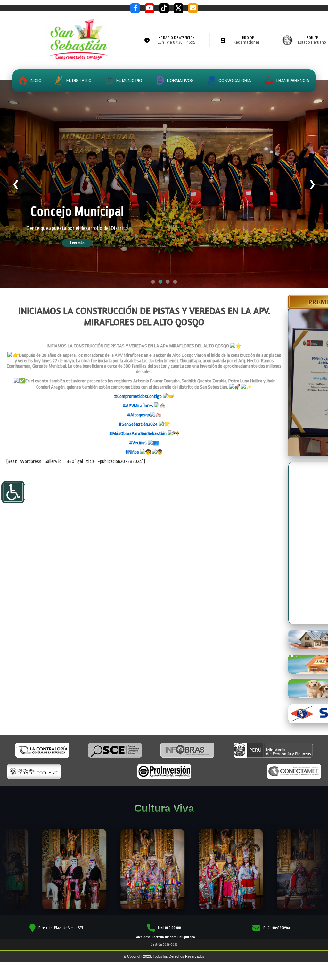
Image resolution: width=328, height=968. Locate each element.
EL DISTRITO (78, 80)
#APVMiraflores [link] (138, 405)
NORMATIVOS (180, 80)
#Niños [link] (132, 452)
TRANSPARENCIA (292, 80)
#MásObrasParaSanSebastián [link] (138, 433)
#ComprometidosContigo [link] (138, 396)
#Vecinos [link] (138, 443)
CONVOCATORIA (234, 80)
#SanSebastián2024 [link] (138, 424)
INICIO (35, 80)
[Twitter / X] (178, 8)
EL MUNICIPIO (128, 80)
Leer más (77, 243)
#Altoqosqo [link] (138, 415)
